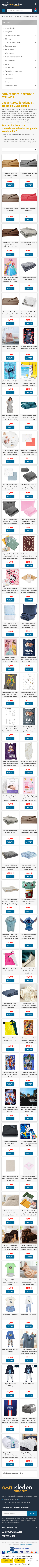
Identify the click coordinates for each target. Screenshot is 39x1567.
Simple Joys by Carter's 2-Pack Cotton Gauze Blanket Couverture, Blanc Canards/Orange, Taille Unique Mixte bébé (29, 454)
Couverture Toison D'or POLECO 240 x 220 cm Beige (10, 176)
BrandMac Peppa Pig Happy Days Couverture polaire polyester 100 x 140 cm (29, 798)
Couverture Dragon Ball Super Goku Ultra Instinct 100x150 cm (10, 1109)
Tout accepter (7, 1561)
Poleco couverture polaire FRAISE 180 (28, 209)
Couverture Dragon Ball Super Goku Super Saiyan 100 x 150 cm (28, 1040)
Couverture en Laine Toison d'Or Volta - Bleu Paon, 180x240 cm (29, 971)
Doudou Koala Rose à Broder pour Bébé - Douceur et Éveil (29, 1178)
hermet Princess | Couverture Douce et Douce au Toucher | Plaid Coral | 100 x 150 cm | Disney (10, 661)
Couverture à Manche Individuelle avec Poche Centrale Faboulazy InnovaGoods (29, 1283)
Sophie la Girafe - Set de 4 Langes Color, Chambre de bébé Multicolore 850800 (10, 556)
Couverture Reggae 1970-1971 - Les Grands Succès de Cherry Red (28, 1109)
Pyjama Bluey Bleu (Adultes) (29, 1314)
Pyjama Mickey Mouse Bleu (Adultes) (10, 1350)
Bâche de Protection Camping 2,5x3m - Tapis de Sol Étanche (10, 1005)
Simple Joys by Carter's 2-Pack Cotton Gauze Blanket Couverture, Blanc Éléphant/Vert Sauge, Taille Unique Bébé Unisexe (10, 489)
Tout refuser (19, 1561)
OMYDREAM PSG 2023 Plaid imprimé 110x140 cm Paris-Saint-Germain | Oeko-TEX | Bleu (10, 1421)
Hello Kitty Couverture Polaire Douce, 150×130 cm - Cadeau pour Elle (10, 590)
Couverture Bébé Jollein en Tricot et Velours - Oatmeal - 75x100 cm (10, 1178)
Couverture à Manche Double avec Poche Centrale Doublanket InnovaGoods (29, 1351)
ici (18, 1499)
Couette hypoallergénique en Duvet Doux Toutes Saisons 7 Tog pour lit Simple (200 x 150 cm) (10, 799)
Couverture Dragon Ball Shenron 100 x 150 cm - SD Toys (29, 1074)
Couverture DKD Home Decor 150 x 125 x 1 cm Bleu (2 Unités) (29, 867)
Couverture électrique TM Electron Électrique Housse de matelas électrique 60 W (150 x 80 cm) (29, 315)
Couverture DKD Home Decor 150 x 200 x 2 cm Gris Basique (10, 867)
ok (33, 1513)
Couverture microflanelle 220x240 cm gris (29, 278)
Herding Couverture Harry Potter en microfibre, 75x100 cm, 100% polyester (29, 694)
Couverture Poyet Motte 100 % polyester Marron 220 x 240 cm (10, 314)
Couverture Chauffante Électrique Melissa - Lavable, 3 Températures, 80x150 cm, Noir (10, 1145)
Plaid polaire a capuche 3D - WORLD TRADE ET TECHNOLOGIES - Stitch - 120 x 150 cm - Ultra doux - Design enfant (29, 938)
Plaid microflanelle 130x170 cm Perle (29, 244)
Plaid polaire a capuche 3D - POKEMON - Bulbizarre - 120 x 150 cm (29, 902)
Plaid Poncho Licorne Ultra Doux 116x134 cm (10, 970)
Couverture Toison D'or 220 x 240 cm (29, 174)
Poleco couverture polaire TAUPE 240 (10, 209)
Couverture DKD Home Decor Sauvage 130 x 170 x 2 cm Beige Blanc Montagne (10, 902)
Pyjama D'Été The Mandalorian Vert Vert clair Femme (10, 1282)
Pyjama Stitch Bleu (28, 1383)
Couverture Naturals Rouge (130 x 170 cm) (10, 347)
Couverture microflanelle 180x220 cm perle (10, 831)
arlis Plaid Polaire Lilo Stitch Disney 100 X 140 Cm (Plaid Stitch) (10, 383)
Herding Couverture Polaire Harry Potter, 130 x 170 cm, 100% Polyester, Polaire (10, 694)
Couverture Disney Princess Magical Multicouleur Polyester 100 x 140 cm (10, 279)
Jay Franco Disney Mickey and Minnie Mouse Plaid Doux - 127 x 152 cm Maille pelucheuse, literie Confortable (10, 731)
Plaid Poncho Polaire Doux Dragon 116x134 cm (10, 1039)
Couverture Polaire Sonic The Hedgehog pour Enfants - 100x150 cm (29, 1144)
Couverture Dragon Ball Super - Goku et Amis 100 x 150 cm (10, 1074)
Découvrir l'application (26, 1544)
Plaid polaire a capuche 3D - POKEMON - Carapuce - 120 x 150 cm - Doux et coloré (10, 936)
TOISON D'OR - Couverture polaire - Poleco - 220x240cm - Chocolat (10, 245)
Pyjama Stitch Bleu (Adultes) (10, 1385)
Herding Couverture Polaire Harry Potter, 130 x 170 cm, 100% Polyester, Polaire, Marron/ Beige (29, 557)
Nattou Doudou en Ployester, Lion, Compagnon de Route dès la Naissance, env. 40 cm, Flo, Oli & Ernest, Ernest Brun (29, 593)
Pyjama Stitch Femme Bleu (10, 1314)
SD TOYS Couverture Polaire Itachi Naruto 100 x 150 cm (29, 347)
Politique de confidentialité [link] (20, 1564)
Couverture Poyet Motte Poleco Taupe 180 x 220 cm (29, 831)
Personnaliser (33, 1561)
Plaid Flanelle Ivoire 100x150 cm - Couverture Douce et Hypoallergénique (29, 1005)
